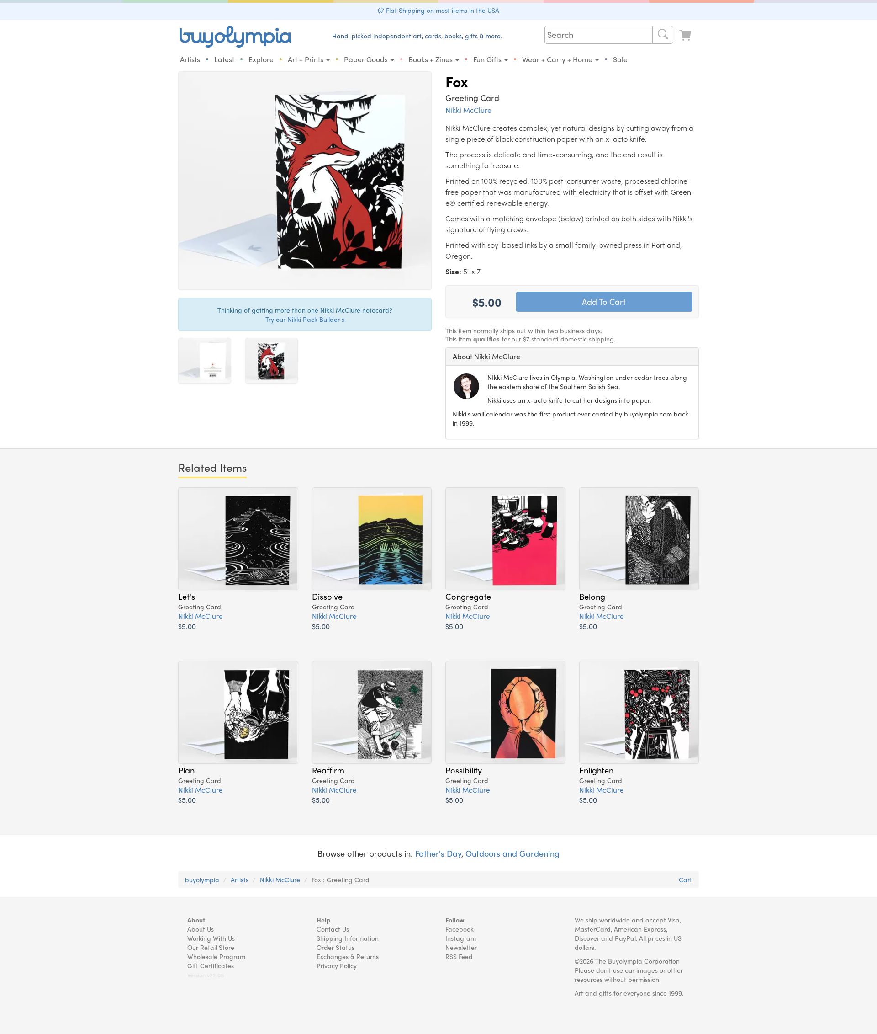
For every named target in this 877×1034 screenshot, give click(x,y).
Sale (620, 59)
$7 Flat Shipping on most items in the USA (438, 10)
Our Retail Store (210, 947)
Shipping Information (348, 938)
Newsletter (461, 947)
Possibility (463, 770)
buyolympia (202, 879)
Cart (685, 879)
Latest (224, 59)
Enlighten (596, 770)
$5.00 (187, 626)
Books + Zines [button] (431, 59)
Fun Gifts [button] (488, 59)
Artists (190, 59)
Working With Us (211, 938)
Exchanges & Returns (348, 956)
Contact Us (333, 928)
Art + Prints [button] (306, 59)
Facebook (459, 928)
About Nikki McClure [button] (486, 356)
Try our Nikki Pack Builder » (305, 319)
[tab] (572, 356)
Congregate (468, 596)
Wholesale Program (216, 956)
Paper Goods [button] (367, 59)
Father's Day (438, 853)
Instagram (460, 938)
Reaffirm (328, 770)
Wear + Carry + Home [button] (558, 59)
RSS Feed (459, 956)
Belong (592, 596)
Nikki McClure (468, 110)
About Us (200, 928)
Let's (186, 596)
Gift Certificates (210, 965)
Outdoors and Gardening (512, 853)
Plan (186, 770)
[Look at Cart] (686, 35)
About (196, 919)
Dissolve (327, 596)
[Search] (662, 35)
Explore (261, 59)
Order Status (335, 947)
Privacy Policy (337, 965)
